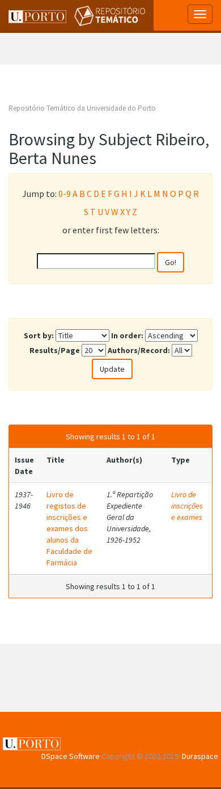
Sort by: (39, 335)
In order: (127, 335)
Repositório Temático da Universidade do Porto (82, 108)
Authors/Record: (139, 350)
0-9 (64, 193)
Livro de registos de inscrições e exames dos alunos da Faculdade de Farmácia (69, 528)
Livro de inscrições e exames (187, 505)
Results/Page (54, 350)
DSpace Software (70, 756)
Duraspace (200, 756)
